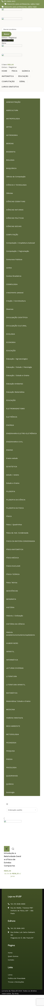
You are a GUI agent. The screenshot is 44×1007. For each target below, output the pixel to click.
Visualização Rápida (13, 849)
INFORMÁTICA (12, 660)
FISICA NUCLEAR (13, 566)
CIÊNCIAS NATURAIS (14, 210)
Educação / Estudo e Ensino (17, 375)
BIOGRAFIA (10, 152)
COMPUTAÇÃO (12, 235)
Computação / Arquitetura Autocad (20, 243)
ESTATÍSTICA (11, 467)
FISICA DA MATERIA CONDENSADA (20, 541)
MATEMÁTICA (11, 693)
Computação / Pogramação (17, 251)
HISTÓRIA (10, 607)
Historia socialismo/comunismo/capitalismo (20, 633)
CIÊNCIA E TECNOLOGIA (16, 185)
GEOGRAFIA (11, 599)
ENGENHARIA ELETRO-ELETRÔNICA (21, 433)
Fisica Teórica (11, 583)
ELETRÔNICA (11, 417)
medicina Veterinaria (14, 718)
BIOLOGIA (10, 160)
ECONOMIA (10, 342)
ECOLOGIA (10, 334)
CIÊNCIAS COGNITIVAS (15, 202)
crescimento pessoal (14, 293)
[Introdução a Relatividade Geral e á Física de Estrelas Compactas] (12, 833)
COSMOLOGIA (11, 284)
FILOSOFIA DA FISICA (15, 508)
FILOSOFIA (10, 491)
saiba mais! (35, 4)
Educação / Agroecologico (17, 359)
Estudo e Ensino (12, 483)
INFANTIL (10, 652)
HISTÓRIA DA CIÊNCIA (15, 624)
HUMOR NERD (12, 643)
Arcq (16, 994)
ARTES (9, 127)
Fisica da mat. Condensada (17, 533)
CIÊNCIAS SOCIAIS (13, 226)
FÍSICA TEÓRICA (13, 574)
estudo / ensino (12, 475)
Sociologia (10, 792)
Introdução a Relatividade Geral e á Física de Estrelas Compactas (12, 859)
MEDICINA (10, 710)
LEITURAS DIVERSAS (14, 668)
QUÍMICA (10, 784)
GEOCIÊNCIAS (12, 591)
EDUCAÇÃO (11, 351)
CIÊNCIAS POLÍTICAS (15, 218)
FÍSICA (9, 516)
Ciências (9, 193)
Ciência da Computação (15, 177)
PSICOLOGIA (11, 768)
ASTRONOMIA (12, 135)
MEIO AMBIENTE (13, 726)
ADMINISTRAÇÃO (13, 102)
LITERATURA (11, 676)
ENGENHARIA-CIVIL (14, 442)
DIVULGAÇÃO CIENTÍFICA (17, 317)
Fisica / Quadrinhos (14, 525)
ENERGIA (10, 425)
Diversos (9, 309)
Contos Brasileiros (13, 276)
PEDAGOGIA (11, 743)
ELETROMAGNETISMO (15, 409)
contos (9, 268)
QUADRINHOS (12, 776)
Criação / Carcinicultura (16, 301)
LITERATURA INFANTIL (15, 685)
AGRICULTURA (12, 110)
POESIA (9, 759)
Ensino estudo (12, 458)
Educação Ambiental (14, 384)
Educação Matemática (15, 392)
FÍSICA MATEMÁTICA (14, 549)
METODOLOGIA (12, 734)
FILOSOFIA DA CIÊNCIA (15, 500)
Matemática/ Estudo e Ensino (18, 701)
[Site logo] (12, 13)
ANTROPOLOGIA (13, 119)
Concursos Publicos (14, 259)
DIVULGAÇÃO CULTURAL (16, 326)
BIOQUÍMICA (11, 168)
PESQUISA (10, 751)
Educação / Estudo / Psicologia (19, 367)
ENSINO (9, 450)
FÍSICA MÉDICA (12, 558)
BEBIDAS (10, 144)
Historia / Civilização (14, 616)
